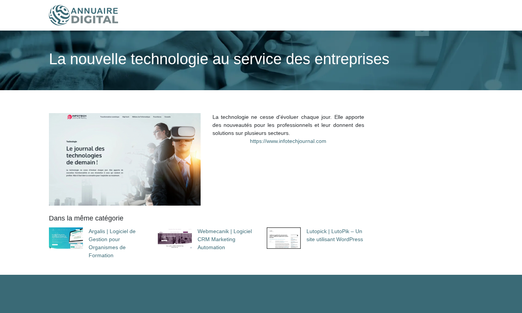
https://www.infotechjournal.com (288, 141)
